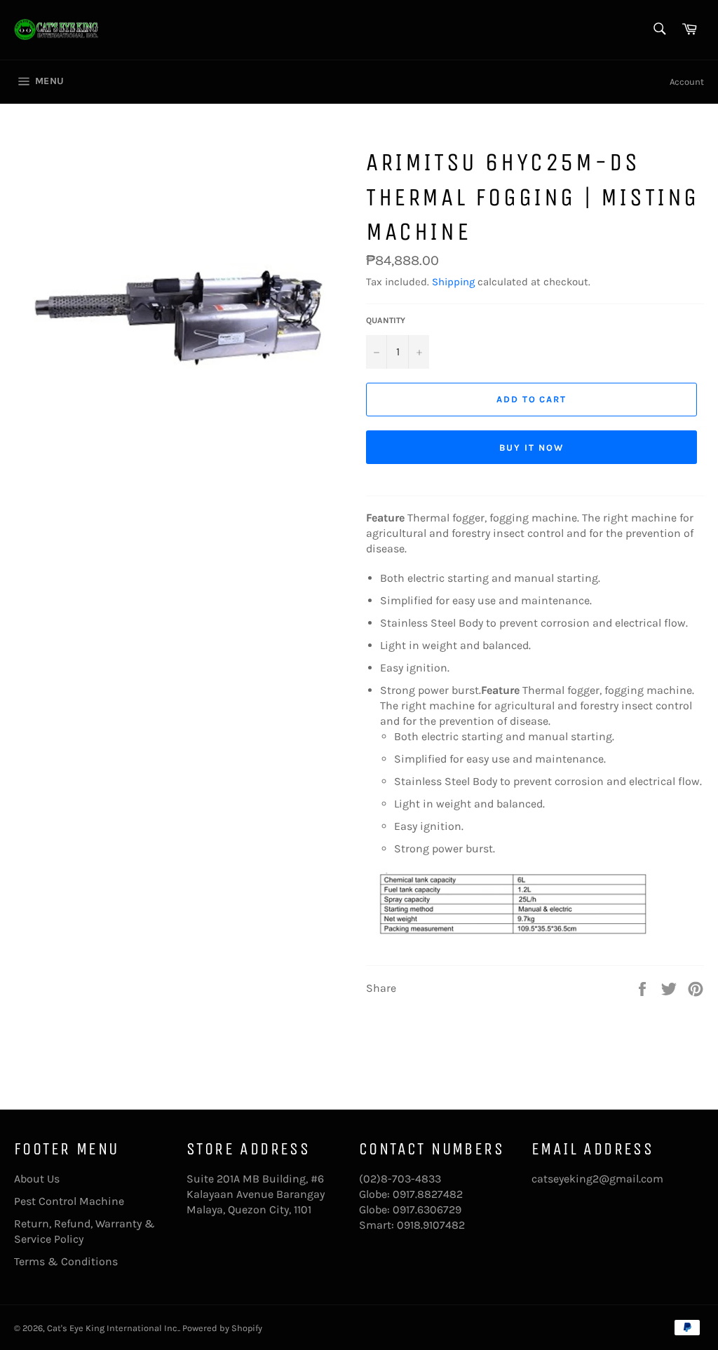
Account (687, 81)
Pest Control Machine (69, 1201)
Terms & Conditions (66, 1261)
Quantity (385, 320)
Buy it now (531, 447)
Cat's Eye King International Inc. (113, 1328)
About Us (37, 1178)
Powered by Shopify (222, 1328)
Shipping (453, 281)
